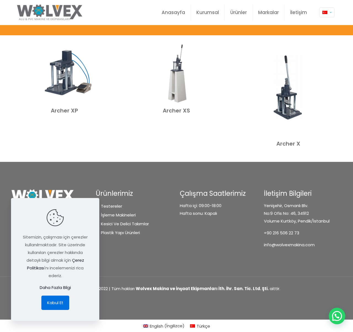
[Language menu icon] (327, 12)
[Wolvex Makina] (49, 12)
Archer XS (176, 110)
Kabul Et (55, 303)
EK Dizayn (176, 299)
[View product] (109, 51)
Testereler (111, 206)
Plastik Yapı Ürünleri (120, 232)
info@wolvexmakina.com (289, 245)
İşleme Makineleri (118, 215)
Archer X (288, 144)
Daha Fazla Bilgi (55, 287)
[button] (337, 316)
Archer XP (64, 110)
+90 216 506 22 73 (281, 233)
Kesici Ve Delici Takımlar (125, 224)
